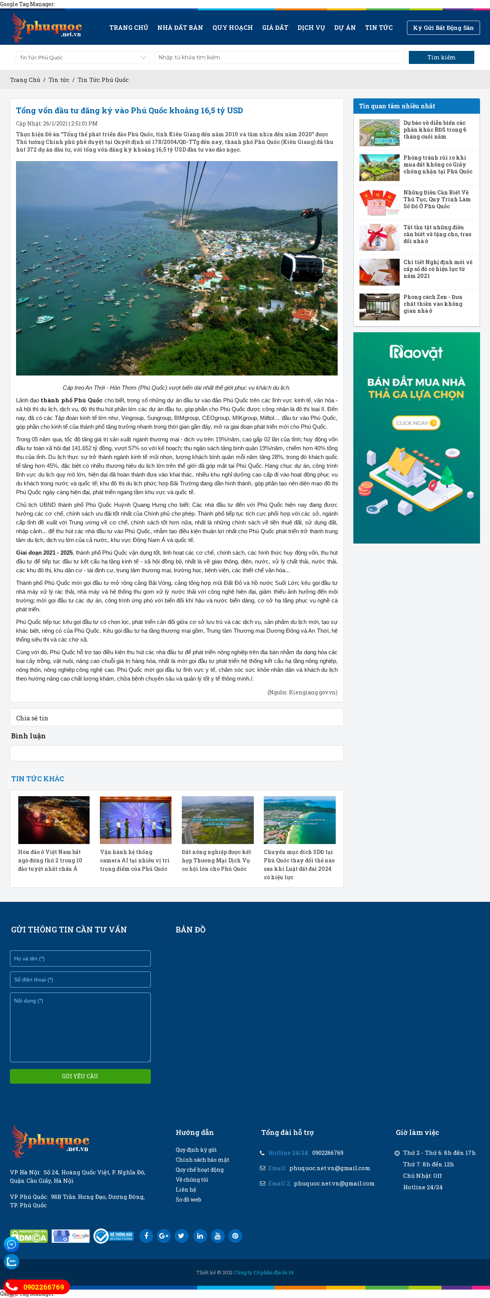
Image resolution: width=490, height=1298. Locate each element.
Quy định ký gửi (196, 1149)
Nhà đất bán (180, 27)
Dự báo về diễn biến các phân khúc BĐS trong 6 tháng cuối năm (434, 129)
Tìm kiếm (442, 57)
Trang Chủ (25, 79)
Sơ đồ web (188, 1199)
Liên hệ (186, 1189)
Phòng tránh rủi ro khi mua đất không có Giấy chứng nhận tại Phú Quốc (437, 164)
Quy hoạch (232, 27)
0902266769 (327, 1152)
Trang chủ (128, 27)
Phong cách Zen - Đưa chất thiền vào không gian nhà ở (432, 304)
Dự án (345, 27)
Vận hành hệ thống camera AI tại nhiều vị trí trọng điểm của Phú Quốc (135, 860)
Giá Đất (275, 27)
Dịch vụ (311, 27)
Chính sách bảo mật (202, 1159)
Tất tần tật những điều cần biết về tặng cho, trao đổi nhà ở (437, 234)
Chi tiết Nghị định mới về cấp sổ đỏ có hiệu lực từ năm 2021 (437, 269)
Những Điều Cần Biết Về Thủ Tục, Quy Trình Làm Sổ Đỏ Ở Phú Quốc (437, 199)
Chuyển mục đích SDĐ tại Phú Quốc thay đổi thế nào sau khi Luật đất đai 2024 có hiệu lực (299, 864)
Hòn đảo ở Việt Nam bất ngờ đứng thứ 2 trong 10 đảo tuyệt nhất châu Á (50, 860)
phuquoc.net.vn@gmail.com (329, 1168)
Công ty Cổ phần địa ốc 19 (264, 1272)
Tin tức (379, 27)
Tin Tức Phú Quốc (103, 79)
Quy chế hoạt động (200, 1169)
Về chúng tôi (192, 1179)
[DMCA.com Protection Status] (29, 1236)
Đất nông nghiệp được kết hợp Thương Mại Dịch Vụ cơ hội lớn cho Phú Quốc (216, 860)
